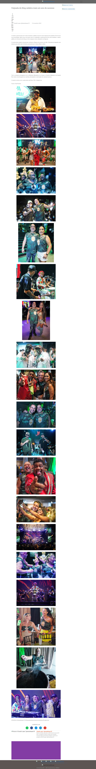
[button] (14, 2)
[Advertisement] (73, 21)
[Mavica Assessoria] (68, 9)
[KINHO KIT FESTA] (67, 5)
